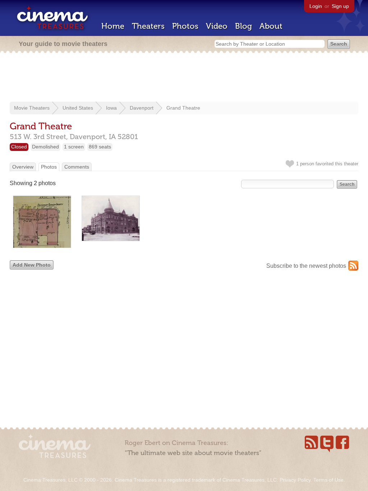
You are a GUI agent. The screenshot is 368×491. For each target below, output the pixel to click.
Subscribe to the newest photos (306, 266)
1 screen (74, 147)
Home (112, 26)
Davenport (141, 108)
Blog (243, 26)
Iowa (111, 108)
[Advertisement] (184, 78)
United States (78, 108)
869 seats (100, 147)
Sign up (340, 6)
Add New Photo (32, 265)
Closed (19, 147)
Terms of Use (328, 480)
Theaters (148, 26)
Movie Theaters (32, 108)
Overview (22, 167)
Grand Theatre (183, 108)
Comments (76, 167)
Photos (185, 26)
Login (315, 6)
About (270, 26)
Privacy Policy (295, 480)
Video (216, 26)
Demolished (45, 147)
